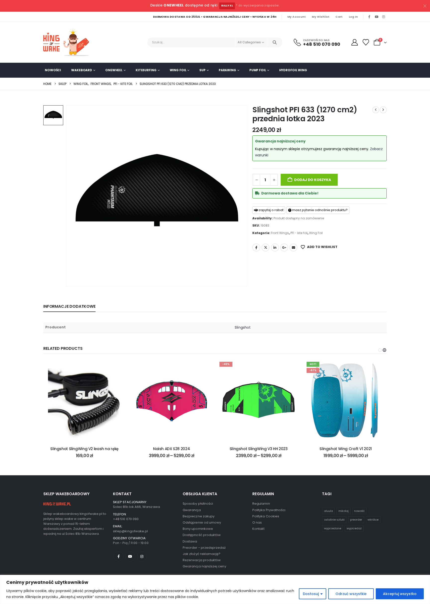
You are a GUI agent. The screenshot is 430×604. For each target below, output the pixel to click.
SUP (202, 70)
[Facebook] (369, 17)
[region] (215, 589)
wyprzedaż (354, 528)
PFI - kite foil (299, 233)
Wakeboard (81, 70)
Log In (353, 17)
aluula (328, 511)
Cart (339, 17)
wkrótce (373, 520)
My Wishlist (320, 17)
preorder (356, 520)
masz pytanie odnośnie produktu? (319, 210)
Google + (284, 247)
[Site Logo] (68, 42)
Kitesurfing (146, 70)
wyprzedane (332, 528)
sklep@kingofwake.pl (130, 531)
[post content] (84, 401)
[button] (380, 350)
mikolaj (343, 511)
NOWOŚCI (53, 70)
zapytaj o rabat (270, 210)
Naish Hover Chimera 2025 (345, 448)
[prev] (375, 109)
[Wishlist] (366, 42)
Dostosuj (311, 593)
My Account (296, 17)
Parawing (227, 70)
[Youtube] (376, 17)
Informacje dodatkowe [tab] (69, 306)
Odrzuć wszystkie (351, 593)
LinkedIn (275, 247)
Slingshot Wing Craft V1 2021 (258, 448)
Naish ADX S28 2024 (84, 448)
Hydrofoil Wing (293, 70)
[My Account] (354, 42)
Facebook (256, 247)
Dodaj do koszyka (312, 179)
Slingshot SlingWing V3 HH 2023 (172, 448)
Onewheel (113, 70)
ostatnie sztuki (334, 520)
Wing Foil (178, 70)
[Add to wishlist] (118, 367)
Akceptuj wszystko (400, 593)
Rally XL (227, 5)
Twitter (265, 247)
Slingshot (243, 327)
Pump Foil (257, 70)
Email (293, 247)
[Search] (274, 42)
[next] (383, 109)
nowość (359, 511)
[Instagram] (383, 17)
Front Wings (280, 233)
